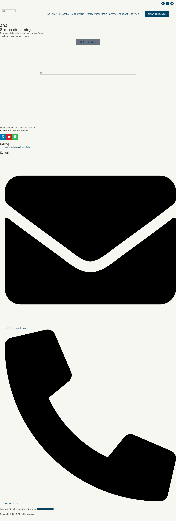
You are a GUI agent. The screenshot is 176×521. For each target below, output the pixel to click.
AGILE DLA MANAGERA (58, 14)
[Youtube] (167, 3)
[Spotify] (172, 3)
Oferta (112, 14)
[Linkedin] (163, 3)
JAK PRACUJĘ (77, 14)
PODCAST (123, 14)
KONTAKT (135, 14)
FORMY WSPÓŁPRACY (96, 14)
